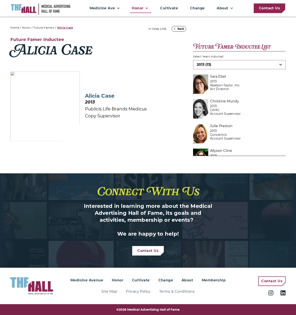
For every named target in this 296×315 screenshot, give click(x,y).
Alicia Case (65, 27)
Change (197, 8)
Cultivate (169, 8)
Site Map (109, 291)
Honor (26, 27)
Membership (214, 280)
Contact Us (269, 8)
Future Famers (44, 27)
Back (180, 28)
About (187, 280)
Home (14, 27)
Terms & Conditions (177, 291)
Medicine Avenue (86, 280)
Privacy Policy (138, 291)
